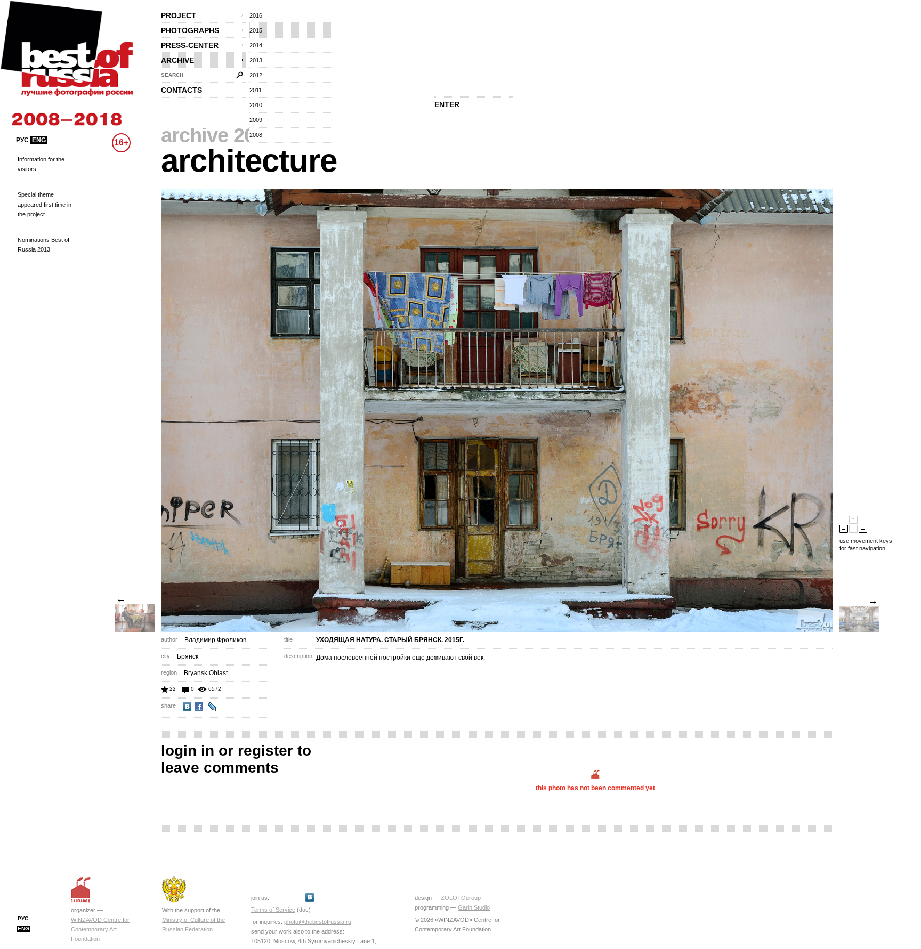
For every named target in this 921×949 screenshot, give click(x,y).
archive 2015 (218, 135)
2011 (255, 90)
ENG (39, 140)
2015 (255, 30)
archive (177, 60)
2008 (255, 135)
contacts (181, 90)
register (265, 750)
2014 (255, 45)
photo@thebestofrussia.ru (317, 922)
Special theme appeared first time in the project (44, 204)
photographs (190, 30)
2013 (255, 60)
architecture (249, 161)
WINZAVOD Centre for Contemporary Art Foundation (100, 929)
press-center (190, 45)
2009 (255, 120)
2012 (255, 75)
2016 (255, 15)
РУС (22, 140)
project (178, 15)
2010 (255, 105)
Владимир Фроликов (215, 640)
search (172, 75)
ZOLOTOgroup (461, 898)
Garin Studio (474, 907)
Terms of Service (273, 909)
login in (187, 750)
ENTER (446, 104)
